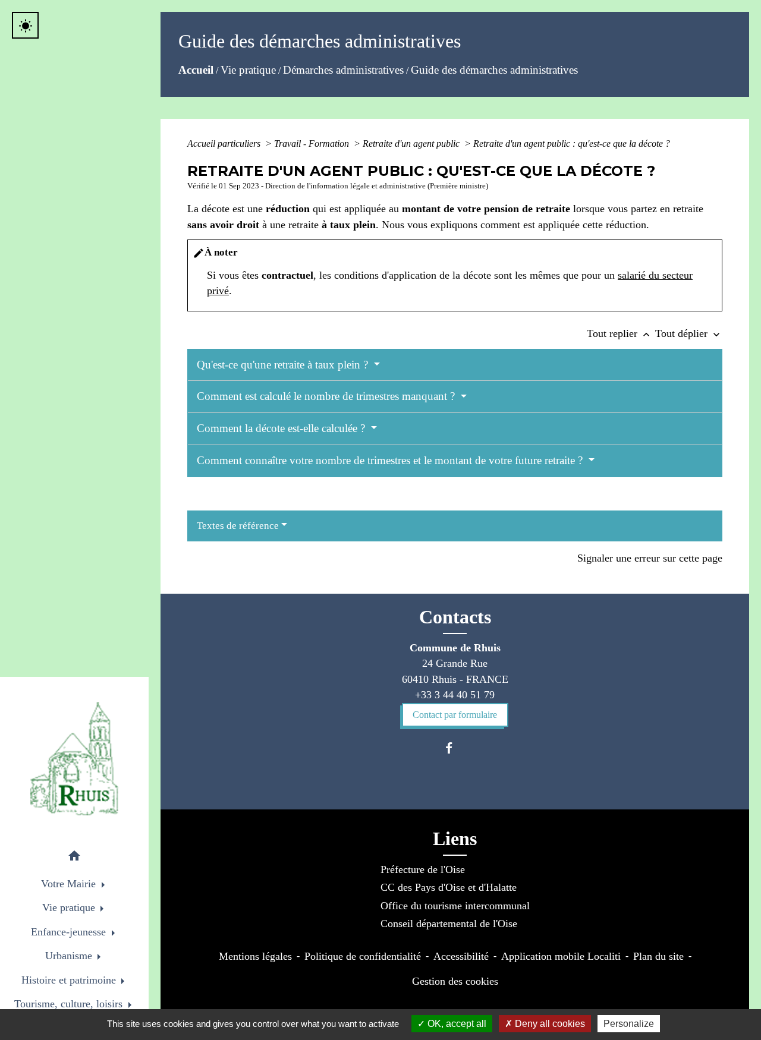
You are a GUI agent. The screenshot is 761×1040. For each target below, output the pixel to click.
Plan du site (658, 956)
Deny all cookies (548, 1024)
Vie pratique (248, 70)
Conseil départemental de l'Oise (448, 923)
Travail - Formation (312, 143)
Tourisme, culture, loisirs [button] (69, 1004)
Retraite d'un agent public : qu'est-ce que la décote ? (571, 143)
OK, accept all (455, 1024)
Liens (455, 838)
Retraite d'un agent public (412, 143)
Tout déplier (688, 333)
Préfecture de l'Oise (422, 869)
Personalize (628, 1024)
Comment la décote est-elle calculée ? (282, 428)
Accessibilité (461, 956)
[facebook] (454, 748)
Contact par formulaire (455, 715)
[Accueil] (74, 759)
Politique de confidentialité (362, 956)
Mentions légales (255, 956)
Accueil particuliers (225, 143)
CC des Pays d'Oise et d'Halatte (448, 887)
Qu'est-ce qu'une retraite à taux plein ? (284, 364)
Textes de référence (238, 525)
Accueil (195, 70)
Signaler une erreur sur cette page (649, 558)
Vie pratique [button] (70, 907)
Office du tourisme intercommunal (455, 906)
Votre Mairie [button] (70, 884)
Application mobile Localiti (561, 956)
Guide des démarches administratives (494, 70)
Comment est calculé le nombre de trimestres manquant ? (327, 396)
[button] (74, 857)
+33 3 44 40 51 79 (455, 695)
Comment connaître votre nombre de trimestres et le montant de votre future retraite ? (391, 460)
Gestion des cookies (455, 981)
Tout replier (619, 333)
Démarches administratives (343, 70)
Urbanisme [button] (70, 956)
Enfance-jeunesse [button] (70, 932)
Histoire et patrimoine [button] (70, 980)
